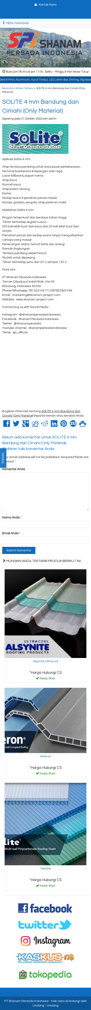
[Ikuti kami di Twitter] (45, 924)
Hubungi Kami (47, 679)
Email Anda (10, 533)
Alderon (45, 756)
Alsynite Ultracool (45, 661)
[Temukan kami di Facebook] (45, 907)
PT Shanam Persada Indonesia (26, 1001)
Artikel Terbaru (24, 88)
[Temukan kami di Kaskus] (45, 957)
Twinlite (45, 868)
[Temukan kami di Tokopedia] (45, 974)
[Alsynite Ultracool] (45, 613)
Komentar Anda (13, 469)
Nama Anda (11, 517)
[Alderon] (45, 720)
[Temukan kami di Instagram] (45, 941)
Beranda (7, 88)
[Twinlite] (45, 824)
